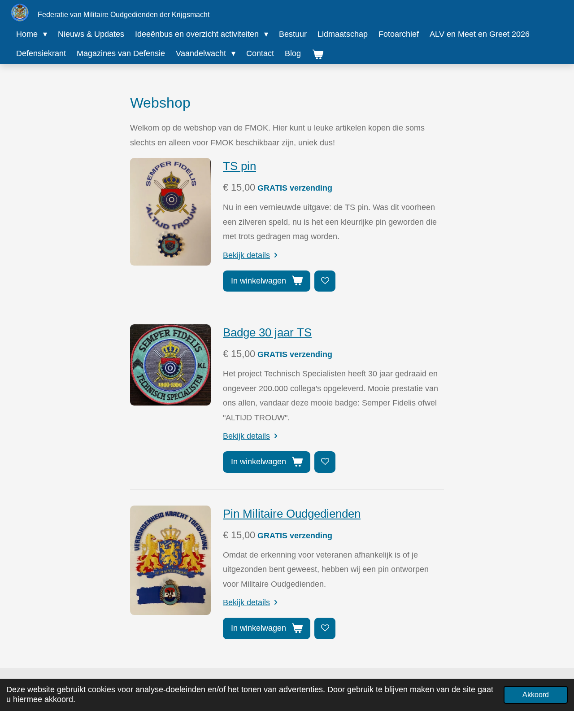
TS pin (239, 166)
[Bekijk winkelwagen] (317, 55)
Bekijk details (246, 255)
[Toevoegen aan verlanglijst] (324, 281)
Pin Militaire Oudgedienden (292, 513)
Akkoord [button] (535, 694)
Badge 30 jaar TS (267, 332)
